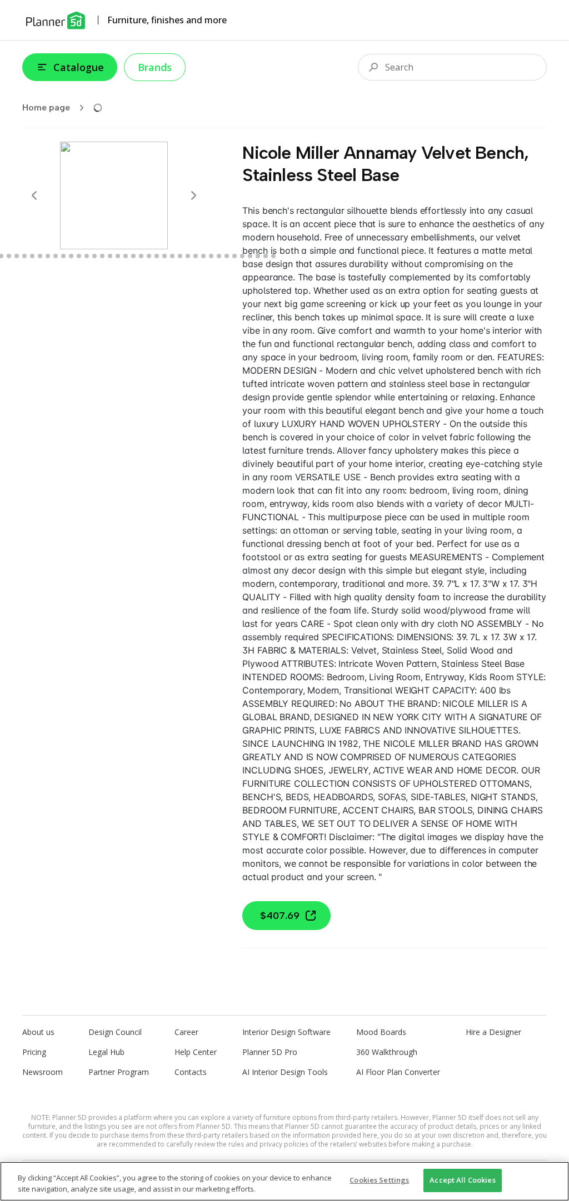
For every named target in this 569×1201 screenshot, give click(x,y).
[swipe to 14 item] (63, 256)
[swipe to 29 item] (180, 256)
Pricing (34, 1052)
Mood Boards (381, 1032)
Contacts (190, 1072)
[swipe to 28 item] (172, 256)
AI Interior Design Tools (285, 1072)
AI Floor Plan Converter (398, 1072)
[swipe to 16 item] (79, 256)
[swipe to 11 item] (40, 256)
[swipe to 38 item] (250, 256)
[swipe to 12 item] (48, 256)
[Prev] (34, 195)
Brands (155, 67)
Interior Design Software (286, 1032)
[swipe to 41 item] (273, 256)
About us (38, 1032)
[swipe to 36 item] (234, 256)
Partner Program (118, 1072)
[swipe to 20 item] (110, 256)
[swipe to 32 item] (203, 256)
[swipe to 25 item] (149, 256)
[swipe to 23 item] (133, 256)
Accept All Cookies (462, 1180)
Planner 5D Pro (269, 1052)
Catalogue (78, 67)
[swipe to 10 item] (32, 256)
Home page (46, 107)
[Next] (193, 195)
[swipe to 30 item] (188, 256)
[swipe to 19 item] (102, 256)
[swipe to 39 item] (258, 256)
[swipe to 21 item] (118, 256)
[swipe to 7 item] (9, 256)
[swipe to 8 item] (16, 256)
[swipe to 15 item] (71, 256)
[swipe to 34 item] (219, 256)
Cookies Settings (379, 1180)
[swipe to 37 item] (242, 256)
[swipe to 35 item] (226, 256)
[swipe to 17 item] (86, 256)
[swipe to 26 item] (156, 256)
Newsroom (42, 1072)
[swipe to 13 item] (55, 256)
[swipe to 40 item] (265, 256)
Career (186, 1032)
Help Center (195, 1052)
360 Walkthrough (386, 1052)
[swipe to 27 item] (164, 256)
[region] (284, 1181)
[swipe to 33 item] (211, 256)
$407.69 (280, 915)
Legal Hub (106, 1052)
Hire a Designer (493, 1032)
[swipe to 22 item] (125, 256)
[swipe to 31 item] (195, 256)
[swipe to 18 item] (94, 256)
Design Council (115, 1032)
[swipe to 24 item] (141, 256)
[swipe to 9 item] (24, 256)
